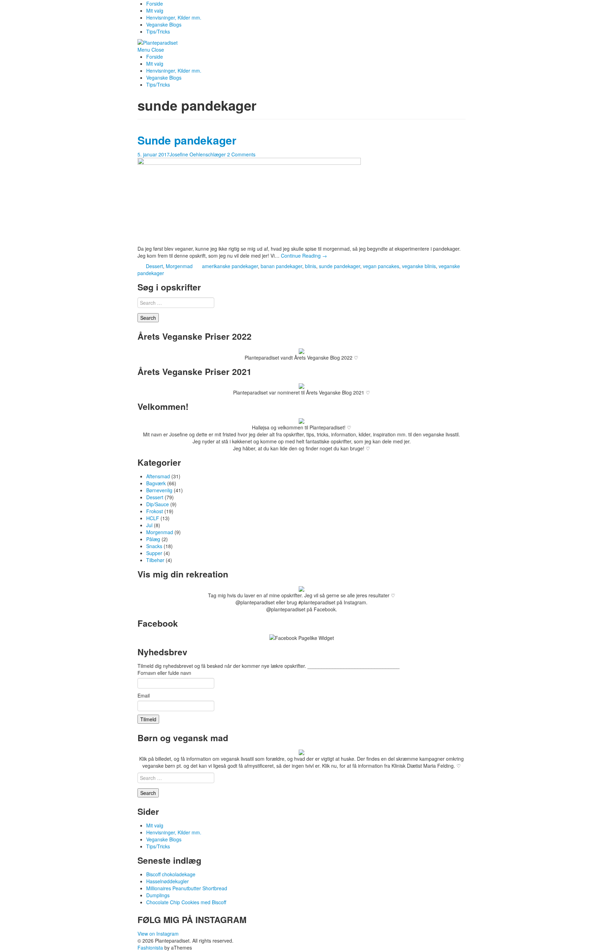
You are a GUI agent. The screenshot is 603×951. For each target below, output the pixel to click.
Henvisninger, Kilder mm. (173, 17)
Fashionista (150, 947)
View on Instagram (158, 933)
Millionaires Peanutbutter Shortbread (186, 888)
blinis (310, 266)
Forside (154, 3)
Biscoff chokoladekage (170, 874)
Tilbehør (155, 559)
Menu (143, 49)
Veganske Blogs (163, 24)
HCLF (152, 518)
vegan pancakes (381, 266)
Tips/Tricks (158, 31)
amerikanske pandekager (230, 266)
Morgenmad (179, 266)
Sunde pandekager (186, 140)
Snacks (154, 546)
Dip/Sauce (157, 504)
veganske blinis (419, 266)
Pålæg (153, 539)
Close (157, 49)
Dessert (154, 266)
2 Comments (241, 154)
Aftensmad (158, 476)
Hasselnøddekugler (167, 881)
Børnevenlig (159, 490)
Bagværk (156, 483)
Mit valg (154, 10)
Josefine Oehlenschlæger (198, 154)
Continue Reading (304, 255)
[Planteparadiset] (157, 41)
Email (143, 695)
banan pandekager (281, 266)
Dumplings (158, 895)
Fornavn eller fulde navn (164, 672)
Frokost (154, 511)
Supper (154, 553)
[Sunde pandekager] (249, 200)
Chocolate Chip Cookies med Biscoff (186, 902)
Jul (149, 525)
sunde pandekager (339, 266)
